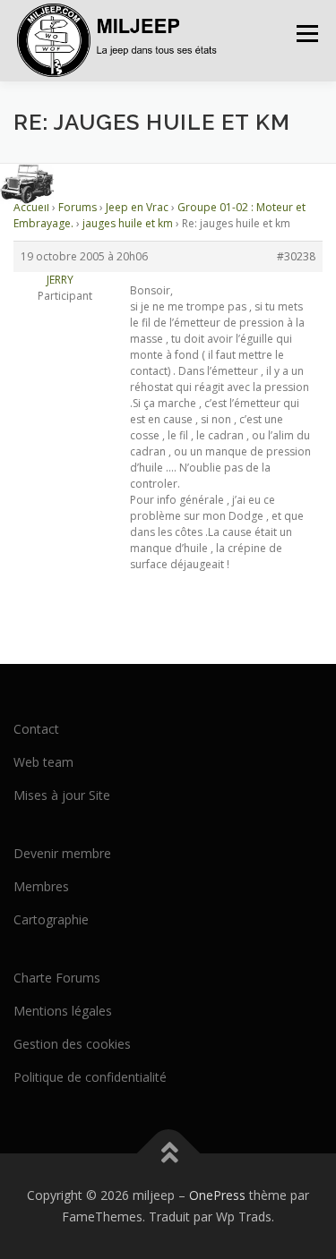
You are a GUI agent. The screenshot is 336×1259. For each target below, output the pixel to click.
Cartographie (51, 919)
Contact (36, 728)
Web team (43, 761)
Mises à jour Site (61, 795)
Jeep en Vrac (137, 207)
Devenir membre (62, 853)
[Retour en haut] (168, 1154)
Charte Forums (56, 977)
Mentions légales (62, 1010)
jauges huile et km (127, 223)
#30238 (296, 256)
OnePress (217, 1195)
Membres (41, 886)
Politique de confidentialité (90, 1076)
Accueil (31, 207)
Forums (77, 207)
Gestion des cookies (72, 1043)
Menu (306, 33)
